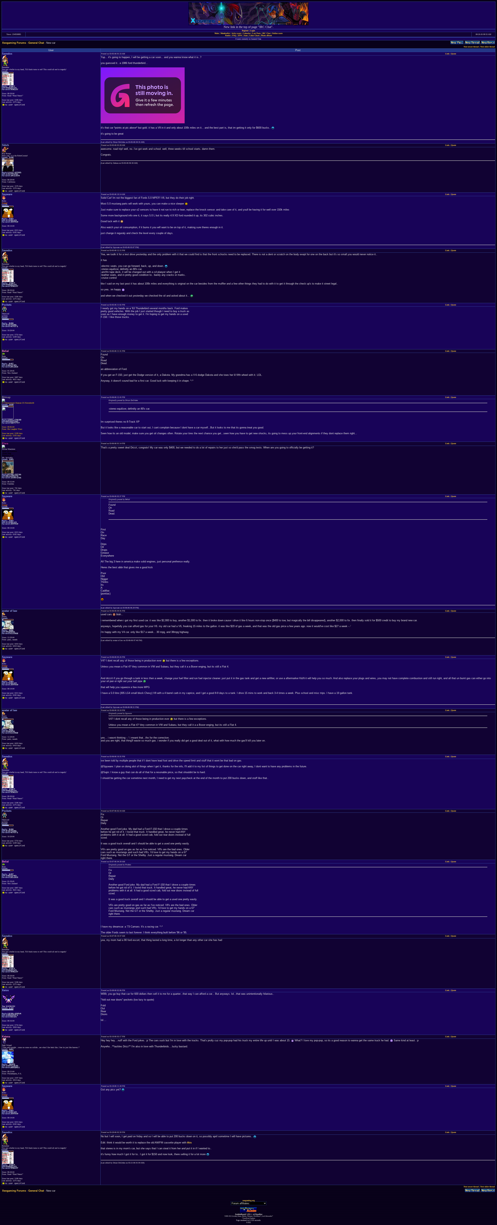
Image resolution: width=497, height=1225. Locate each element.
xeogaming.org (248, 1200)
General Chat (36, 42)
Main (217, 33)
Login (252, 31)
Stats (246, 35)
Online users (277, 33)
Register (245, 31)
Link (447, 54)
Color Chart (254, 35)
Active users (236, 33)
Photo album (266, 35)
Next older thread (487, 47)
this (189, 1142)
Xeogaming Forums (14, 42)
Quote (453, 54)
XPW (240, 35)
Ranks (228, 35)
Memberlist (225, 33)
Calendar (247, 33)
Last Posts (256, 33)
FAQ (234, 35)
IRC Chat (266, 33)
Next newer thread (471, 47)
